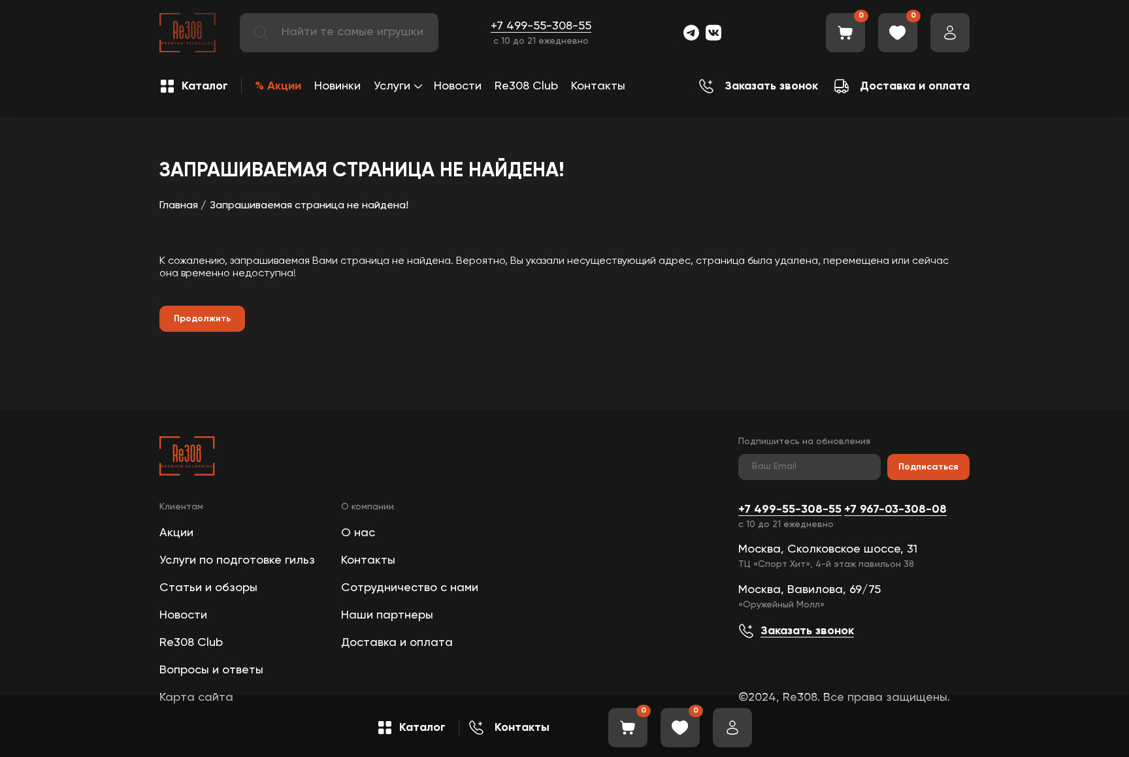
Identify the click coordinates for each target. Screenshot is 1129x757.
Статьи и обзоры (208, 588)
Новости (458, 86)
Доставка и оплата (397, 643)
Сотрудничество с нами (409, 588)
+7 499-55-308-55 (541, 26)
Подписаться (928, 467)
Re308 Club (526, 86)
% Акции (278, 86)
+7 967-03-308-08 (895, 509)
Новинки (337, 86)
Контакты (598, 86)
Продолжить (202, 318)
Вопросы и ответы (211, 670)
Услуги (392, 86)
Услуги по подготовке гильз (237, 560)
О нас (358, 533)
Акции (176, 533)
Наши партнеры (387, 615)
